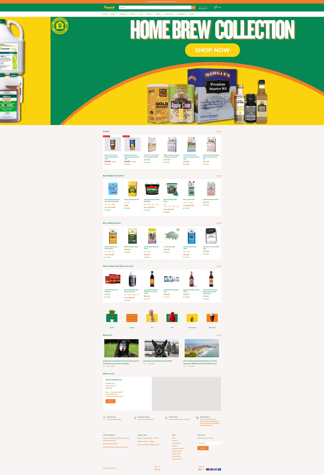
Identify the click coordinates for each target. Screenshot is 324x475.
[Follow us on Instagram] (159, 469)
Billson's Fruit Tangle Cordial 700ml (191, 290)
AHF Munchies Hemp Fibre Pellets (151, 247)
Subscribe (203, 448)
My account (203, 8)
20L (129, 202)
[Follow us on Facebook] (155, 469)
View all (219, 131)
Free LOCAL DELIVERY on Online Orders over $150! (162, 1)
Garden (158, 14)
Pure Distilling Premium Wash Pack (111, 290)
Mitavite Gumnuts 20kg (131, 246)
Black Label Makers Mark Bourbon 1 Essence (131, 290)
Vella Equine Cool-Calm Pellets (189, 247)
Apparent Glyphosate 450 (131, 199)
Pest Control (169, 14)
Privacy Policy (176, 456)
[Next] (221, 151)
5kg (153, 204)
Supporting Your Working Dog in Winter (157, 361)
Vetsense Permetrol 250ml (210, 199)
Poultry (132, 14)
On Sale (105, 14)
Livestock (122, 14)
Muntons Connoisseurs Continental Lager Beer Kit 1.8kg (131, 156)
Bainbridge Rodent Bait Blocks (170, 200)
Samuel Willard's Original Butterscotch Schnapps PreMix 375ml (210, 291)
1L (187, 202)
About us (175, 440)
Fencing (148, 14)
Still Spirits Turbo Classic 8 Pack (171, 290)
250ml (191, 202)
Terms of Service (177, 459)
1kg (169, 206)
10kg (157, 204)
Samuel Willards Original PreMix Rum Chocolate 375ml (151, 291)
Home (174, 438)
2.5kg (149, 204)
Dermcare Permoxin (189, 199)
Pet (140, 14)
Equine (113, 14)
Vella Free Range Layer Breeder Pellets (111, 247)
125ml (129, 294)
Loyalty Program (177, 451)
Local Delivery (176, 443)
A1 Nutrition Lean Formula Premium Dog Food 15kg (151, 156)
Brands (192, 14)
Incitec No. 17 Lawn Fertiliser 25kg (211, 247)
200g (173, 206)
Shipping (174, 446)
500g (113, 204)
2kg (109, 204)
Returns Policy (176, 454)
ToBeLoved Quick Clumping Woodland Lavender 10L (171, 156)
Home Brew (181, 14)
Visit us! (110, 401)
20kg (109, 251)
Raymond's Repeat (177, 448)
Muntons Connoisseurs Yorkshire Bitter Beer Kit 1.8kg (111, 156)
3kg (177, 206)
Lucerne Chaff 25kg (169, 246)
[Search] (193, 7)
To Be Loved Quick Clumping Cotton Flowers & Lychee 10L (211, 156)
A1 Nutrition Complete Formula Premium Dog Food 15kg (191, 156)
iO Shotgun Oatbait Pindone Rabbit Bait (152, 200)
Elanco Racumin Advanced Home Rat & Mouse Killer (112, 200)
